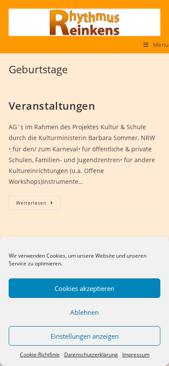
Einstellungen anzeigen (85, 336)
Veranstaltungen (52, 105)
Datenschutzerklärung (91, 354)
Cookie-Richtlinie (40, 354)
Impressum (136, 354)
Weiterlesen (38, 203)
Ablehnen (84, 312)
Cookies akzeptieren (84, 288)
